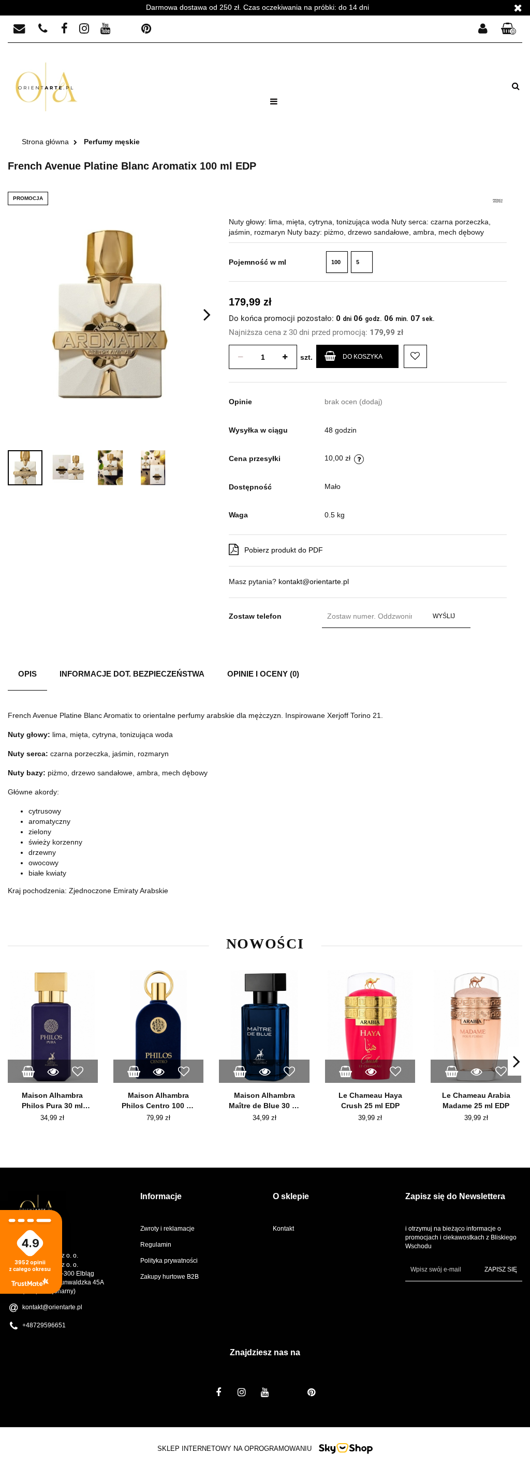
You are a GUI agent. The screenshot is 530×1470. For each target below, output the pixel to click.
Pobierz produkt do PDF (283, 550)
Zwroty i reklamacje (167, 1228)
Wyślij (444, 616)
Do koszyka (362, 356)
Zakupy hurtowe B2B (169, 1276)
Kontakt (283, 1228)
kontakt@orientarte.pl (313, 581)
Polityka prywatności (169, 1260)
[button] (508, 29)
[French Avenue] (498, 200)
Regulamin (155, 1244)
